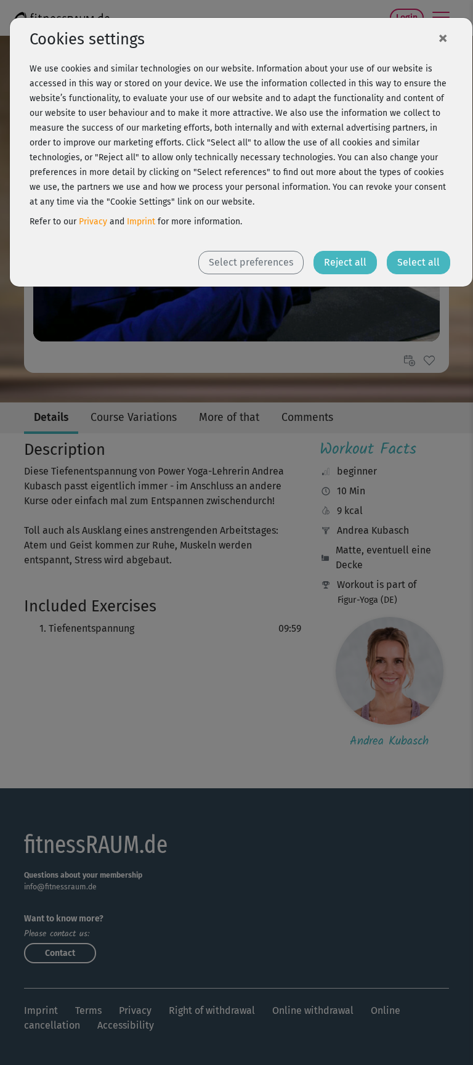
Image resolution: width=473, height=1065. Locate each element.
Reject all (345, 262)
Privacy (93, 221)
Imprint (141, 221)
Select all (418, 262)
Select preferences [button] (251, 262)
